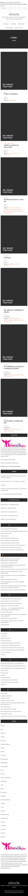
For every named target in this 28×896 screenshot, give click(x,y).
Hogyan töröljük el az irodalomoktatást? (10, 601)
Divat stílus (3, 740)
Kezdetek (7, 257)
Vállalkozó (3, 833)
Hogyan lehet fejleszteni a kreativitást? (9, 682)
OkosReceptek (14, 525)
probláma (8, 212)
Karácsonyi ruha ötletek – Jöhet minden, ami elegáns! (13, 481)
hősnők (5, 211)
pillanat (10, 321)
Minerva (2, 788)
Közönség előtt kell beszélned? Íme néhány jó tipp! (12, 647)
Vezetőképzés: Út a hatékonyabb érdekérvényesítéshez (13, 589)
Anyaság (2, 725)
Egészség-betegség (5, 744)
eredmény (11, 320)
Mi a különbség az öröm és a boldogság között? (14, 367)
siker (9, 430)
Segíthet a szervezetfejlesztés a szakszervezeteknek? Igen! (14, 569)
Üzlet (2, 729)
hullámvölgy (21, 320)
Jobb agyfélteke (4, 766)
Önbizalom (3, 733)
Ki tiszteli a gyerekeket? (6, 652)
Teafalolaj (3, 485)
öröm (10, 100)
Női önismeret (4, 792)
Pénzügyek (3, 796)
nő (23, 211)
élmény (12, 318)
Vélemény (3, 836)
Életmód (6, 197)
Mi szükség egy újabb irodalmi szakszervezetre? (11, 598)
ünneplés (19, 318)
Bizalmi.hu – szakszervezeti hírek (14, 555)
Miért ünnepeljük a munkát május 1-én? (9, 562)
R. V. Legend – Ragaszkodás (7, 612)
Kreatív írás (15, 660)
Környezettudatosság (5, 777)
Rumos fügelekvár (5, 536)
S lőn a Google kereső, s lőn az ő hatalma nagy (11, 711)
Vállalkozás (6, 265)
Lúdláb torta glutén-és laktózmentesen (9, 538)
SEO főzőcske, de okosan (6, 713)
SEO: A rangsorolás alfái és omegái (8, 709)
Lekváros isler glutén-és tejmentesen (9, 529)
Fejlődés (6, 255)
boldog (13, 374)
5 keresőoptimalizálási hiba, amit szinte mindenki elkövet (14, 716)
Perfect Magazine (12, 892)
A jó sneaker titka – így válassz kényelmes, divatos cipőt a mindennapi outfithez (13, 476)
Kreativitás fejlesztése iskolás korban (9, 680)
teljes (11, 430)
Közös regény (4, 781)
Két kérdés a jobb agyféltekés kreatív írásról (10, 645)
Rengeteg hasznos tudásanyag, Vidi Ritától (10, 466)
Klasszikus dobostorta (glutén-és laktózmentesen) (12, 549)
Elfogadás (11, 209)
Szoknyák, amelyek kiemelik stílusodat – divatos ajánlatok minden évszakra (14, 489)
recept (2, 807)
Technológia (3, 825)
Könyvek (2, 773)
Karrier (2, 770)
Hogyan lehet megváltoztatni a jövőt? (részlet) (11, 603)
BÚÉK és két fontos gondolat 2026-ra (9, 618)
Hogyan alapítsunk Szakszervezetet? (9, 579)
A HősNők (13, 24)
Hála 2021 (3, 654)
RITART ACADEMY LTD (15, 854)
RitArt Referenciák (5, 814)
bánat (19, 207)
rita (6, 98)
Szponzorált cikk (4, 818)
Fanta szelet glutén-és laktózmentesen (9, 540)
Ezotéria (6, 364)
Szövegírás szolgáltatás (6, 695)
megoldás (20, 211)
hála (20, 429)
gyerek (19, 209)
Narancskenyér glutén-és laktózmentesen (10, 543)
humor (17, 264)
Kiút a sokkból (4, 633)
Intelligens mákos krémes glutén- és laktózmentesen (13, 545)
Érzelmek (16, 207)
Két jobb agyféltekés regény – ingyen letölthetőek (12, 663)
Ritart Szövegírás (15, 689)
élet (10, 318)
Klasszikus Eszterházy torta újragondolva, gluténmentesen (14, 531)
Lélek (5, 92)
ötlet (12, 207)
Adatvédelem (9, 27)
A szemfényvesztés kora (6, 640)
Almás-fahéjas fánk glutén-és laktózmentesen (11, 547)
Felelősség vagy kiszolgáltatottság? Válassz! (11, 643)
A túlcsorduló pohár (5, 624)
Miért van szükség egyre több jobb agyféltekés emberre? (13, 666)
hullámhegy (15, 320)
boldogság (6, 209)
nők (4, 212)
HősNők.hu (7, 316)
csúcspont (6, 320)
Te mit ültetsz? (4, 636)
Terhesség (3, 829)
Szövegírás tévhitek (5, 698)
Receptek (3, 810)
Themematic (20, 892)
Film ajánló (3, 755)
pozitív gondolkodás (8, 143)
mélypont (6, 321)
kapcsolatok (15, 211)
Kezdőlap (6, 24)
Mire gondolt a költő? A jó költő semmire (10, 605)
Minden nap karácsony (5, 638)
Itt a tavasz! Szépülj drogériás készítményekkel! (11, 494)
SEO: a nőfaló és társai (6, 706)
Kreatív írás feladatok (5, 677)
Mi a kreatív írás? (4, 673)
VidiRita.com (14, 630)
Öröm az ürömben (11, 94)
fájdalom (16, 209)
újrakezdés (13, 264)
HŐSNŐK (14, 14)
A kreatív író (3, 684)
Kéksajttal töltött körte (6, 533)
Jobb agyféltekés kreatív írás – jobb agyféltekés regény (13, 668)
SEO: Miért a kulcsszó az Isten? (7, 700)
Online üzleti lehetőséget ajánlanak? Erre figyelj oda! (12, 650)
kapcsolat (9, 211)
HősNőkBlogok (4, 762)
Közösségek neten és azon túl (13, 200)
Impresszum (21, 24)
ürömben (13, 100)
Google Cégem (4, 693)
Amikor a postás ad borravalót (11, 146)
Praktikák (3, 803)
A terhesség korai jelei (14, 504)
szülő (11, 212)
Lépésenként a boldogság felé (13, 422)
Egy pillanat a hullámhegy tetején (14, 311)
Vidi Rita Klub (19, 27)
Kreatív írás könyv (5, 670)
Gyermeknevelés (4, 759)
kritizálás (13, 153)
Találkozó (3, 822)
